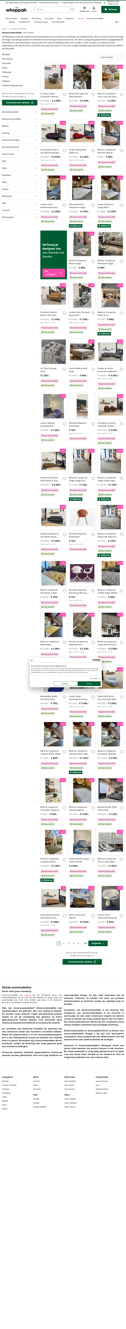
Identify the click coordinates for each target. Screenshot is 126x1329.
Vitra (97, 1085)
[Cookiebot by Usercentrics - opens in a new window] (94, 660)
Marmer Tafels (101, 1093)
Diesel (35, 1085)
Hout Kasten (69, 1089)
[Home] (16, 9)
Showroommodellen (18, 29)
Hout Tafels (69, 1085)
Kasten (5, 1109)
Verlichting (6, 1093)
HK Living (37, 1089)
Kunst (4, 1105)
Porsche (36, 1081)
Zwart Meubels (70, 1103)
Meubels (5, 1081)
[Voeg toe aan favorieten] (64, 94)
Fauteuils (5, 1089)
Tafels (4, 1097)
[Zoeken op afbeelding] (72, 9)
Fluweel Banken (102, 1089)
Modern (36, 1103)
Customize (65, 683)
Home (4, 29)
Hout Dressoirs (102, 1081)
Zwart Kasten (69, 1107)
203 (85, 943)
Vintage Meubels (40, 1107)
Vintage (36, 1099)
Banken (5, 1101)
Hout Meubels (70, 1081)
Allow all (89, 683)
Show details (93, 678)
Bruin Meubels (70, 1099)
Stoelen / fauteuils (9, 1085)
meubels (27, 995)
